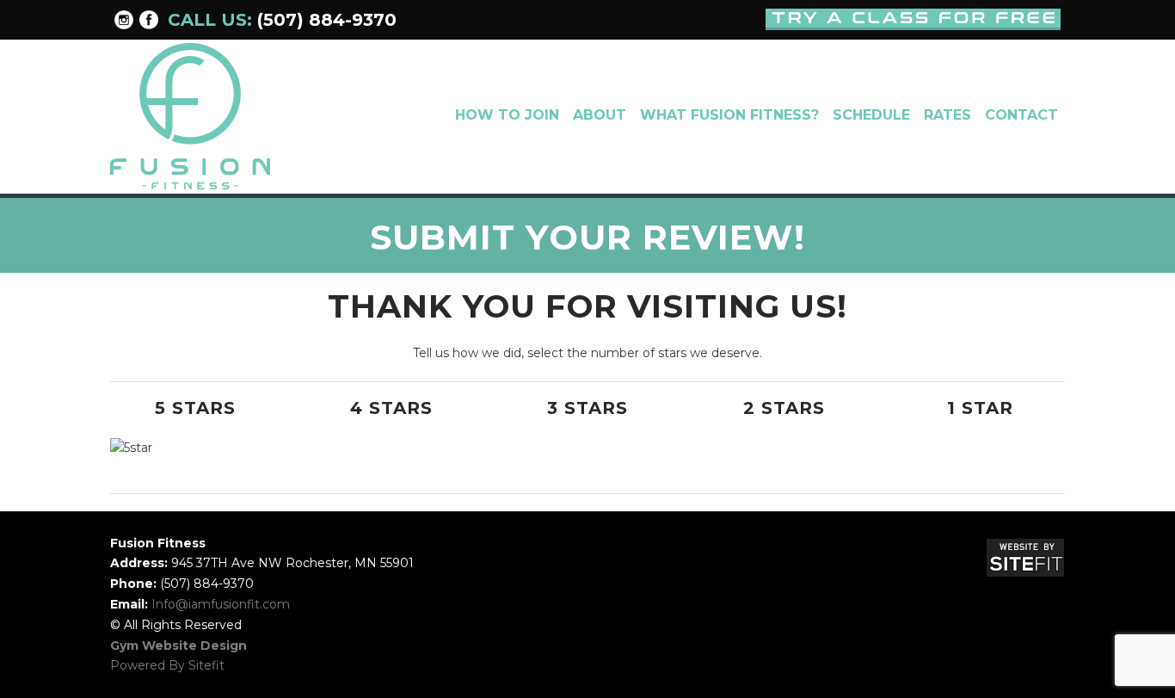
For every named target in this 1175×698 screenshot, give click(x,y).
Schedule (871, 115)
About (599, 115)
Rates (947, 115)
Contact (1021, 115)
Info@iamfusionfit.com (220, 604)
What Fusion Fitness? (729, 115)
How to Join (507, 115)
